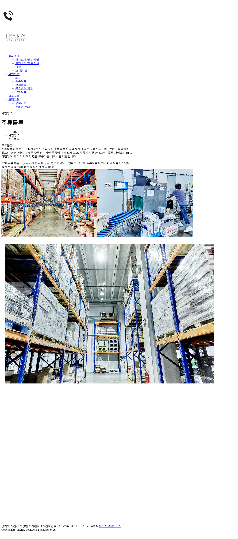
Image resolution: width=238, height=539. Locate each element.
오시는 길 (21, 70)
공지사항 (20, 103)
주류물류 (20, 81)
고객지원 (14, 99)
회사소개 (14, 55)
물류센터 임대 (24, 88)
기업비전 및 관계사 (27, 63)
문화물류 (20, 92)
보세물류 (20, 84)
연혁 (18, 66)
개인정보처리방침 (110, 526)
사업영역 (14, 74)
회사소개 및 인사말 (27, 59)
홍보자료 (14, 95)
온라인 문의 (22, 106)
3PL (17, 77)
